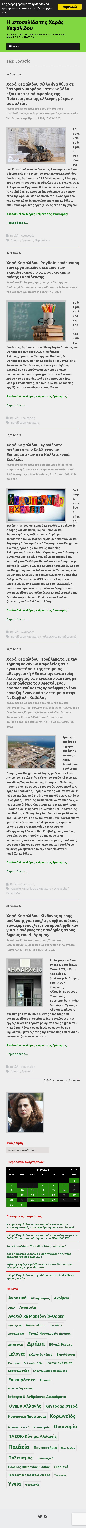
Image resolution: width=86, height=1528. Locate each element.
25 (32, 1199)
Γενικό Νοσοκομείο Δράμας (50, 1333)
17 (22, 1195)
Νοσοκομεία (41, 1427)
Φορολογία (32, 1484)
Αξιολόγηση (15, 1325)
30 (11, 1204)
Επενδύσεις (30, 888)
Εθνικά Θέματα (60, 1344)
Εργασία (27, 240)
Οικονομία (60, 888)
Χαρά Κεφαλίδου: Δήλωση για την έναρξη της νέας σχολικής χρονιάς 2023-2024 (38, 1255)
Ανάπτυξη (27, 1307)
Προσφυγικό (45, 1458)
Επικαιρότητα (22, 1379)
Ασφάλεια (56, 1325)
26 (42, 1199)
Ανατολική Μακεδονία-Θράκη (36, 1316)
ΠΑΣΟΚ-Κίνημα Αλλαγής (32, 1436)
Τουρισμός (60, 1475)
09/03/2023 (14, 74)
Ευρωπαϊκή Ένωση (20, 1388)
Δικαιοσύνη (15, 1344)
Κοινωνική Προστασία (27, 1416)
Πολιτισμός (20, 1457)
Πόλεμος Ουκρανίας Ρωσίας (29, 1467)
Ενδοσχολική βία (33, 1363)
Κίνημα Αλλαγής (24, 1406)
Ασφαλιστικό (16, 1333)
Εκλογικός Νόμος (40, 1354)
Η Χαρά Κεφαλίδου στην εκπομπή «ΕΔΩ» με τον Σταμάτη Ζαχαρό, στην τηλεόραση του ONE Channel (40, 1226)
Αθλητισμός (40, 1298)
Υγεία (14, 1483)
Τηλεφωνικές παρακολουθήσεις (29, 1474)
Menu (16, 46)
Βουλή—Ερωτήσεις (22, 418)
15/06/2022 (14, 435)
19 (42, 1195)
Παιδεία (19, 1447)
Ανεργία (16, 888)
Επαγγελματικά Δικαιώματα (50, 1371)
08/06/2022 (14, 649)
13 (53, 1190)
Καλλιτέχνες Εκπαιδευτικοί (59, 636)
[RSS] (45, 1517)
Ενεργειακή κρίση (59, 1362)
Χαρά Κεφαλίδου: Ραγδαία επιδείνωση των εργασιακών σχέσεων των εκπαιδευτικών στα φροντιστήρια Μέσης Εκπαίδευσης (42, 276)
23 (11, 1199)
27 (53, 1199)
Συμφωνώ (69, 7)
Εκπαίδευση (18, 422)
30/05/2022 (14, 906)
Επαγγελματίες (18, 1370)
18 (32, 1195)
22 (74, 1195)
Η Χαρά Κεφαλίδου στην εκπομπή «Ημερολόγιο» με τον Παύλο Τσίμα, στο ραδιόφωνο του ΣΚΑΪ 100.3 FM (42, 1237)
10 (22, 1190)
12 (42, 1190)
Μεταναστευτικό (18, 1427)
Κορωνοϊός (62, 1416)
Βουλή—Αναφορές (22, 235)
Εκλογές (16, 1354)
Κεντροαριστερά (61, 1406)
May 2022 (43, 1169)
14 (63, 1190)
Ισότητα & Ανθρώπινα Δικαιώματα (37, 1397)
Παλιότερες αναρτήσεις (59, 1080)
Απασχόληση (35, 1325)
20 (53, 1195)
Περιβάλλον (42, 240)
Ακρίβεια (61, 1298)
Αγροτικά (17, 1297)
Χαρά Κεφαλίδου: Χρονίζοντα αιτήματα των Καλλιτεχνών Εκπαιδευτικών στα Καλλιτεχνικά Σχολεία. (41, 462)
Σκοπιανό (61, 1467)
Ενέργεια (14, 1363)
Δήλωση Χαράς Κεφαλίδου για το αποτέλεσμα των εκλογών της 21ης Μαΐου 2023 (39, 1266)
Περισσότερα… (17, 222)
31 (22, 1204)
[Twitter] (40, 1517)
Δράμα (15, 240)
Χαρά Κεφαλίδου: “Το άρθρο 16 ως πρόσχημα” (36, 1246)
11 (32, 1190)
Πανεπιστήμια (45, 1448)
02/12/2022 (14, 253)
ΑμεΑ (11, 1307)
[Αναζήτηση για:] (27, 1150)
